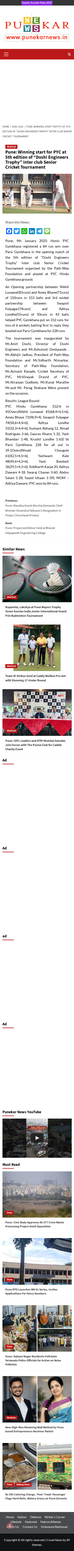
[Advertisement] (37, 90)
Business (11, 1417)
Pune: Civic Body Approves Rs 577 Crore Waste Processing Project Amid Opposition (34, 1224)
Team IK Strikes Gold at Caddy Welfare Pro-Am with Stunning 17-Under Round (35, 678)
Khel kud (11, 146)
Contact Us (30, 1526)
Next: (30, 528)
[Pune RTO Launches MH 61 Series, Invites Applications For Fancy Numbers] (37, 1261)
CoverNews (54, 1540)
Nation (22, 1517)
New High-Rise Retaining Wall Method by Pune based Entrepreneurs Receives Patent (34, 1429)
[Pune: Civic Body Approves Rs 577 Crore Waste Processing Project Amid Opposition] (37, 1194)
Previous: (33, 508)
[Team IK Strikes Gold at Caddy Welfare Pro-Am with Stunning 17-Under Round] (37, 648)
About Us (12, 1526)
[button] (6, 53)
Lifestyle (15, 1521)
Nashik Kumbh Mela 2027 (37, 2)
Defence (35, 1517)
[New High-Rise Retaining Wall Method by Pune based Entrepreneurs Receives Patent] (37, 1399)
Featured (31, 1521)
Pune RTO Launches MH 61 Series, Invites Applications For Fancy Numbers (31, 1292)
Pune (9, 1212)
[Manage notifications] (10, 1526)
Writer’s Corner (55, 1517)
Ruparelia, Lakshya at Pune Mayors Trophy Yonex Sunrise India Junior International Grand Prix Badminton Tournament (35, 611)
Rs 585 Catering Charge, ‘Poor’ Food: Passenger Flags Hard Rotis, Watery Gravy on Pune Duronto (36, 1497)
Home (10, 1517)
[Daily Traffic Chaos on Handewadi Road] (37, 1138)
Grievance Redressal (54, 1526)
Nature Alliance (50, 1521)
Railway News (23, 1484)
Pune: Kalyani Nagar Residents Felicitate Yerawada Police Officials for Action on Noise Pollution (33, 1360)
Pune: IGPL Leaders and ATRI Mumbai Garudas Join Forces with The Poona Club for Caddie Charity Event (35, 745)
